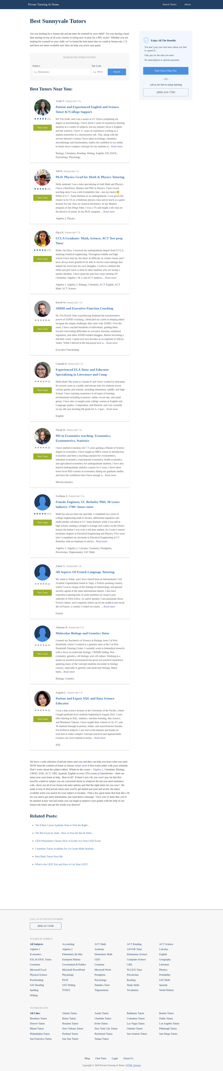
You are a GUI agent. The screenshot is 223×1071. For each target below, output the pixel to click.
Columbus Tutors (136, 1018)
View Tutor (42, 127)
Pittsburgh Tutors (168, 1028)
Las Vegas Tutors (136, 1023)
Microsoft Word (103, 969)
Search (116, 71)
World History (166, 990)
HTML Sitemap (133, 1065)
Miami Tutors (37, 1028)
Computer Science (136, 959)
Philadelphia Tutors (40, 1033)
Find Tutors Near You (166, 70)
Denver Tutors (37, 1023)
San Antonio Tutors (137, 1033)
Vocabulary (133, 990)
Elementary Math (103, 954)
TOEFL (66, 990)
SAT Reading (37, 985)
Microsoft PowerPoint (73, 969)
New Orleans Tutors (72, 1028)
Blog (87, 1058)
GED (97, 959)
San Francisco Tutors (41, 1038)
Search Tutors (169, 4)
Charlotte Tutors (103, 1018)
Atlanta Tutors (69, 1013)
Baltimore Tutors (135, 1013)
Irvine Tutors (101, 1023)
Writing (34, 995)
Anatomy (99, 949)
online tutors (81, 765)
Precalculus (133, 974)
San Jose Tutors (70, 1038)
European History (71, 959)
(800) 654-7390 (166, 92)
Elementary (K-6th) (72, 954)
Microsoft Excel (38, 969)
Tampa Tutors (102, 1038)
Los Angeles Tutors (169, 1023)
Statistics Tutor (102, 985)
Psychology (101, 980)
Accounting (68, 944)
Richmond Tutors (103, 1033)
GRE (129, 964)
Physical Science (38, 974)
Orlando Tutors (135, 1028)
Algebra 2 (98, 769)
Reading (131, 980)
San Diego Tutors (168, 1033)
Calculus (163, 949)
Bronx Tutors (69, 1018)
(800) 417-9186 (46, 926)
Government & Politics (74, 964)
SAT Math (164, 980)
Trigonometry (102, 990)
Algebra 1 (35, 949)
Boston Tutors (166, 1013)
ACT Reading (134, 944)
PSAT (65, 980)
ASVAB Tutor (134, 949)
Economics (35, 954)
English (163, 954)
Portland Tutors (70, 1033)
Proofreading (36, 980)
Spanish (163, 985)
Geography (165, 959)
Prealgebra (100, 974)
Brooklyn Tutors (38, 1018)
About (187, 4)
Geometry (35, 964)
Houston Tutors (70, 1023)
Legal (115, 1058)
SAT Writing (68, 985)
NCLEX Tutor (134, 969)
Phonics (163, 969)
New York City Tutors (106, 1028)
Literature (164, 964)
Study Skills (133, 985)
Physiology (68, 974)
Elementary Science (137, 954)
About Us (128, 1058)
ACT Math (100, 944)
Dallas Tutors (166, 1018)
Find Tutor (100, 1058)
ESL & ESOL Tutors (40, 959)
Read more (116, 146)
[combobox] (61, 72)
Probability (164, 974)
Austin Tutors (102, 1013)
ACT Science (166, 944)
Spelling (34, 990)
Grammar (99, 964)
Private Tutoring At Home (43, 4)
